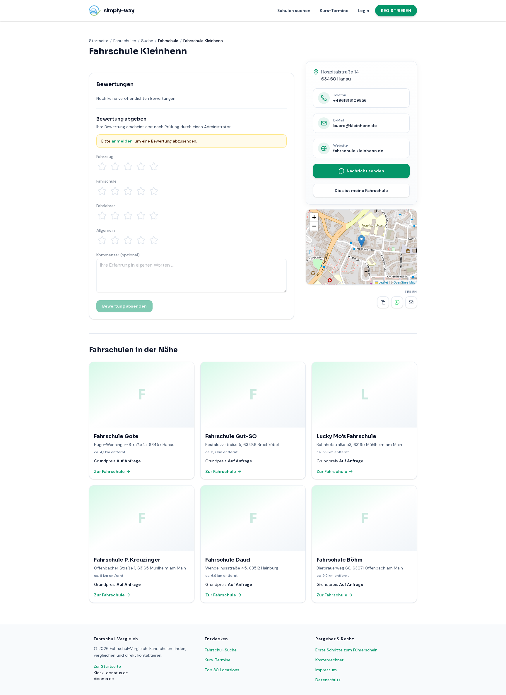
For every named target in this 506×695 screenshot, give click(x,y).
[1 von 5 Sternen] (102, 166)
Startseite (98, 40)
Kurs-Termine (334, 10)
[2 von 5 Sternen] (115, 166)
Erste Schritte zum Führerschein (346, 650)
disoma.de (104, 678)
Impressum (326, 669)
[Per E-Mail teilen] (411, 302)
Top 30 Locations (222, 669)
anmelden (122, 141)
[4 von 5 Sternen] (141, 166)
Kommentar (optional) (118, 255)
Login (363, 10)
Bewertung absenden (124, 306)
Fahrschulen (124, 40)
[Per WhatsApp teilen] (397, 302)
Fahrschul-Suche (221, 650)
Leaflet (383, 282)
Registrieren (396, 10)
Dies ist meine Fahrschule (361, 190)
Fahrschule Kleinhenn (203, 40)
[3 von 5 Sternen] (128, 166)
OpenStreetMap (404, 282)
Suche (147, 40)
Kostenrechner (329, 660)
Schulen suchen (293, 10)
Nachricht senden (365, 171)
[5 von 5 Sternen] (154, 166)
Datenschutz (328, 679)
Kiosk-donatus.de (111, 672)
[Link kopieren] (383, 302)
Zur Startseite (107, 666)
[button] (361, 241)
